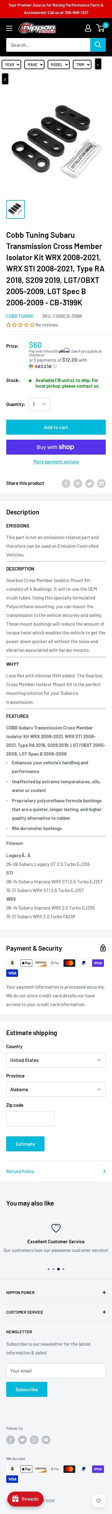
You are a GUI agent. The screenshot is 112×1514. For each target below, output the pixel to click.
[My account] (88, 28)
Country (14, 1046)
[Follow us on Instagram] (34, 1439)
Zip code (14, 1105)
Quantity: (15, 404)
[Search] (98, 45)
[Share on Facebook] (66, 483)
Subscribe (27, 1389)
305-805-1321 (76, 12)
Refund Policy (20, 1171)
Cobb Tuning (19, 316)
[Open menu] (9, 28)
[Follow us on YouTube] (46, 1439)
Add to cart (56, 427)
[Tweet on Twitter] (89, 483)
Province (15, 1075)
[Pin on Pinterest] (77, 483)
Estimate (25, 1144)
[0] (101, 28)
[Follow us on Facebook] (10, 1439)
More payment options (56, 461)
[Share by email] (101, 483)
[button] (20, 324)
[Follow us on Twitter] (22, 1439)
